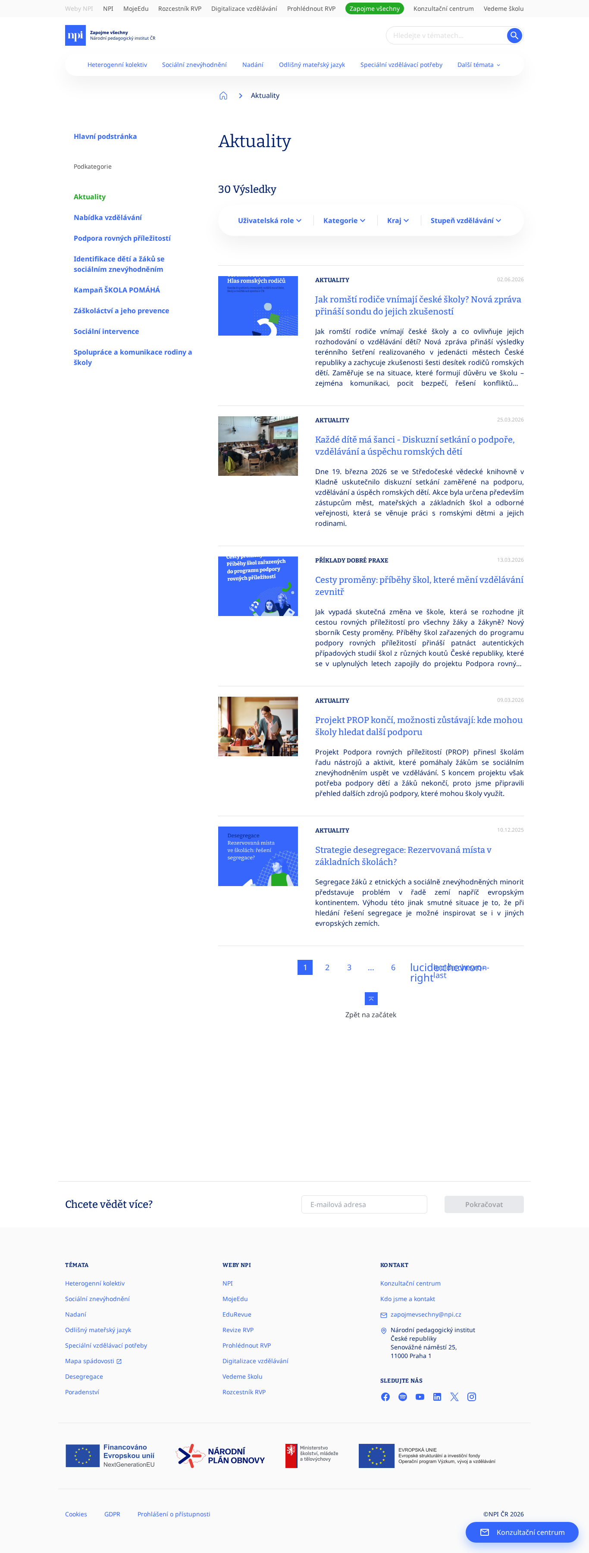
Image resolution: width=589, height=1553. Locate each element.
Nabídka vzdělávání (108, 217)
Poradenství (82, 1392)
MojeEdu (136, 8)
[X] (454, 1396)
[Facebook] (385, 1396)
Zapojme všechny (375, 8)
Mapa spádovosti (90, 1361)
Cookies (76, 1514)
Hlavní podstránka (105, 136)
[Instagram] (472, 1396)
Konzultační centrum (444, 8)
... (371, 967)
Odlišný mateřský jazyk (312, 64)
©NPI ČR (495, 1514)
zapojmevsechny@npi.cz (426, 1314)
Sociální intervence (106, 331)
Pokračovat (484, 1204)
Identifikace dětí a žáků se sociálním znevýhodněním (119, 264)
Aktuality (90, 196)
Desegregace (84, 1376)
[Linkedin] (437, 1396)
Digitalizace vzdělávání (244, 8)
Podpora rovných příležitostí (122, 238)
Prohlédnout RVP (311, 8)
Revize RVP (238, 1330)
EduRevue (236, 1314)
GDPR (112, 1514)
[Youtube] (420, 1396)
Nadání (252, 64)
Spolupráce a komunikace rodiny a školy (133, 357)
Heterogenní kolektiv (117, 64)
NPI (108, 8)
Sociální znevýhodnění (194, 64)
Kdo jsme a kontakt (407, 1299)
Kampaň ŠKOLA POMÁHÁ (117, 290)
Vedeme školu (504, 8)
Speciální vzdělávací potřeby (401, 64)
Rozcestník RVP (179, 8)
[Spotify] (403, 1396)
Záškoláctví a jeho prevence (121, 310)
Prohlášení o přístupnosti (174, 1514)
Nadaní (75, 1314)
